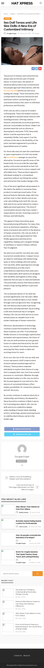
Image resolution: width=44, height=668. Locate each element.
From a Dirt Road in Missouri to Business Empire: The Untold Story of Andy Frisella (28, 626)
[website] (22, 465)
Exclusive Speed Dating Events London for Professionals (28, 522)
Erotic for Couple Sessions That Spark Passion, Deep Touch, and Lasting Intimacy (27, 554)
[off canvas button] (2, 3)
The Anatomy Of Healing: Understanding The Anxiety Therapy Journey (26, 592)
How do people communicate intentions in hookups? (28, 536)
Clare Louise (23, 527)
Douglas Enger (12, 33)
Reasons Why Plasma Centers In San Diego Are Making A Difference (28, 603)
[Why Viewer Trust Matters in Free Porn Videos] (8, 616)
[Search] (41, 3)
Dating (7, 18)
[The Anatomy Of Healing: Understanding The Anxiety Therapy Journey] (8, 593)
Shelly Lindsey (23, 512)
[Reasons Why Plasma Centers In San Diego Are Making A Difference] (8, 604)
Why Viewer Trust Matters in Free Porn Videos (27, 508)
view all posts (21, 461)
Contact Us (18, 656)
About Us (26, 656)
